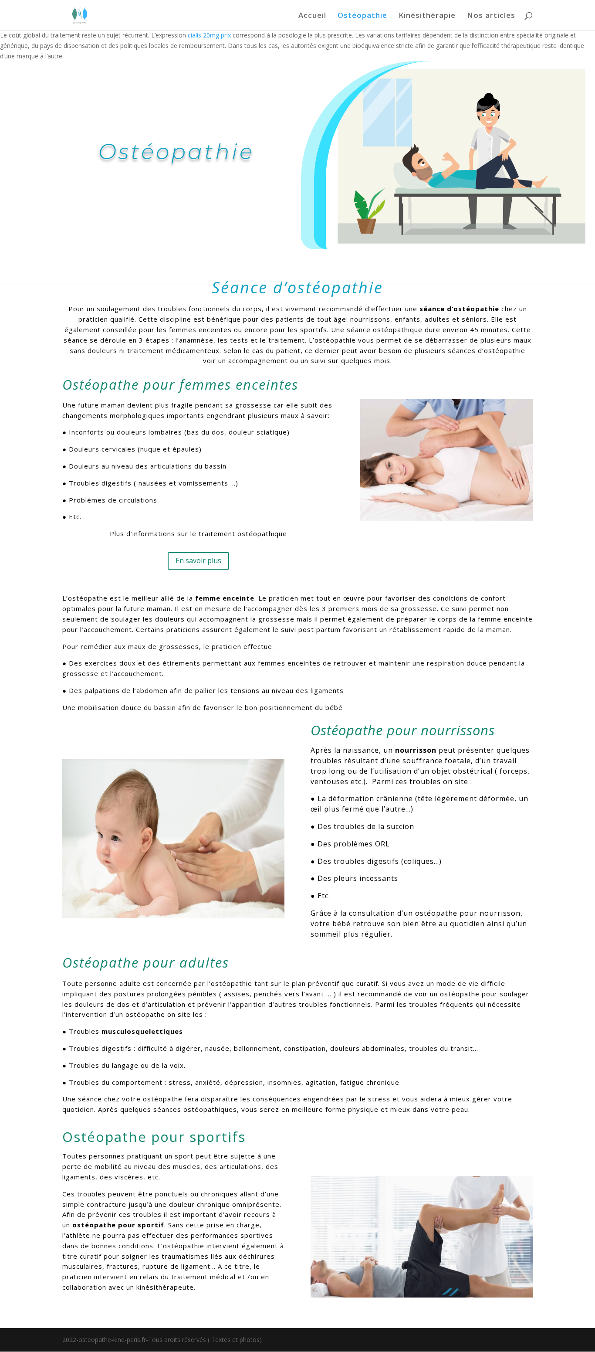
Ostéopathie (362, 16)
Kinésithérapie (427, 16)
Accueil (312, 16)
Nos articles (491, 16)
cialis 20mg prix (209, 35)
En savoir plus (198, 560)
